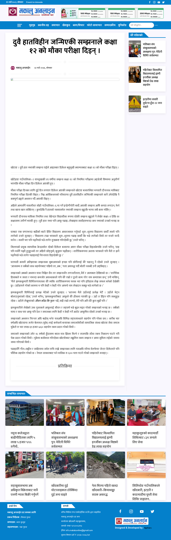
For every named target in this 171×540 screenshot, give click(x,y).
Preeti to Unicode (34, 2)
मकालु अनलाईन (23, 68)
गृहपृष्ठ (32, 25)
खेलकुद (66, 25)
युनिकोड (122, 25)
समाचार (56, 25)
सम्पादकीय (109, 25)
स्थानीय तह (43, 25)
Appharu (147, 528)
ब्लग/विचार (78, 25)
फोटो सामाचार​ (94, 25)
